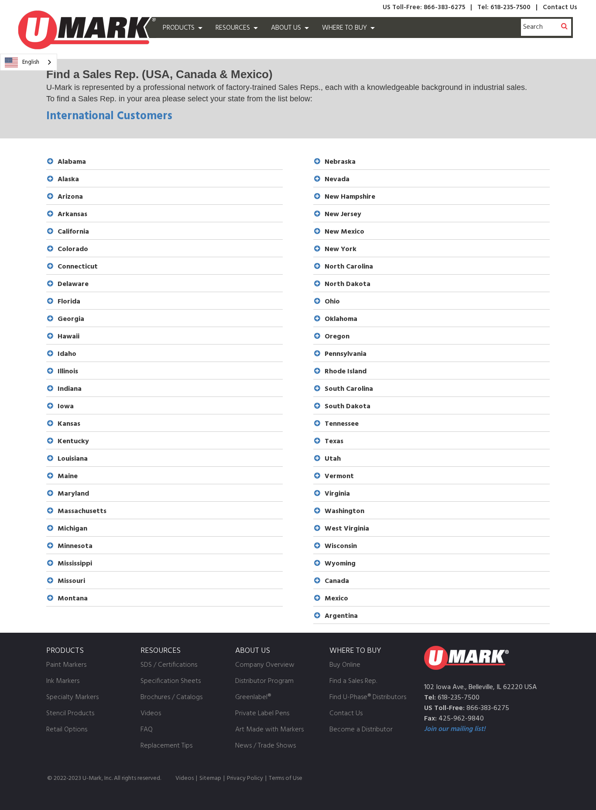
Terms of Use (285, 778)
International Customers (109, 116)
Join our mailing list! (454, 729)
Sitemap (210, 778)
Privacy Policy (245, 778)
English (30, 62)
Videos (184, 778)
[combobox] (28, 62)
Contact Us (560, 7)
